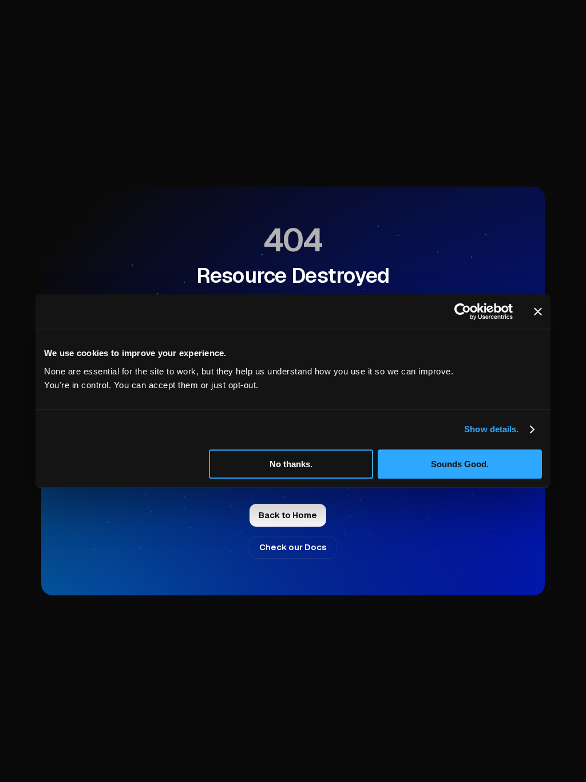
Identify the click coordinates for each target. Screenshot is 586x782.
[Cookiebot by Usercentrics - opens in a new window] (463, 311)
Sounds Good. (460, 464)
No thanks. (291, 464)
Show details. (491, 429)
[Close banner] (538, 311)
